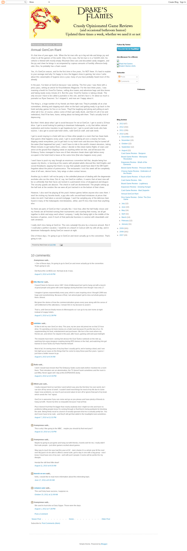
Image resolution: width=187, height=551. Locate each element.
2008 (122, 232)
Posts (122, 77)
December (126, 137)
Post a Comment (41, 514)
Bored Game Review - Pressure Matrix (136, 168)
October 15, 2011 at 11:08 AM (46, 495)
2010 (122, 134)
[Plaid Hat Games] (125, 64)
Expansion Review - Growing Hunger (136, 187)
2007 (122, 235)
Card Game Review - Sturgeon (133, 153)
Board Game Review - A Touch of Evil (136, 177)
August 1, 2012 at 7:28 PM (45, 509)
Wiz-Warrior (39, 282)
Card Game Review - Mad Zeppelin (135, 190)
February (125, 221)
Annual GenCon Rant (129, 194)
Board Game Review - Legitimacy (134, 184)
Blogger (104, 544)
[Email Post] (61, 245)
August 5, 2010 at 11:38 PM (45, 316)
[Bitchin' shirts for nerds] (126, 66)
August (125, 150)
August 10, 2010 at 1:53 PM (45, 432)
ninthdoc (37, 323)
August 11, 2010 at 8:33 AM (45, 466)
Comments (124, 81)
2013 (122, 124)
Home (71, 519)
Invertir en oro (40, 474)
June (124, 207)
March (124, 217)
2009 (122, 228)
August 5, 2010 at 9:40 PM (45, 274)
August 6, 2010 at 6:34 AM (45, 357)
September (126, 147)
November (126, 140)
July (123, 204)
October (125, 144)
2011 (122, 130)
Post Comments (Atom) (51, 523)
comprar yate (39, 488)
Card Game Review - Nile (131, 180)
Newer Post (36, 519)
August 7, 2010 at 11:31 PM (45, 417)
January (125, 224)
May (123, 210)
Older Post (106, 519)
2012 (122, 127)
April (124, 214)
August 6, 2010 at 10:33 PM (45, 376)
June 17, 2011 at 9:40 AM (45, 480)
